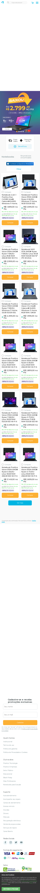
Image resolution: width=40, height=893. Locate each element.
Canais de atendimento (11, 803)
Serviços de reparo (10, 828)
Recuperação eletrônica (12, 821)
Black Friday (7, 778)
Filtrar (19, 169)
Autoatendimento (9, 796)
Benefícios (22, 146)
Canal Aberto (8, 831)
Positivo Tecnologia (10, 763)
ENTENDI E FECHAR (10, 889)
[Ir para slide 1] (17, 131)
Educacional (7, 774)
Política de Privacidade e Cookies (15, 752)
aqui (31, 882)
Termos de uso (8, 745)
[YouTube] (21, 842)
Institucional (7, 742)
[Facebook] (5, 842)
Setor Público (8, 770)
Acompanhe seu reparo (11, 799)
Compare (7, 192)
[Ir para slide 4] (23, 131)
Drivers (5, 813)
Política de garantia (10, 749)
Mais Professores (9, 781)
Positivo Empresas (10, 767)
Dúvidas (6, 810)
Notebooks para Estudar (12, 785)
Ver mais (20, 503)
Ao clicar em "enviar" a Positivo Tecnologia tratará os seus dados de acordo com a (20, 729)
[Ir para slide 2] (19, 131)
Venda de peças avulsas (12, 824)
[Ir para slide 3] (21, 131)
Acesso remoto (8, 806)
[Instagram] (11, 842)
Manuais (6, 817)
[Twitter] (16, 842)
